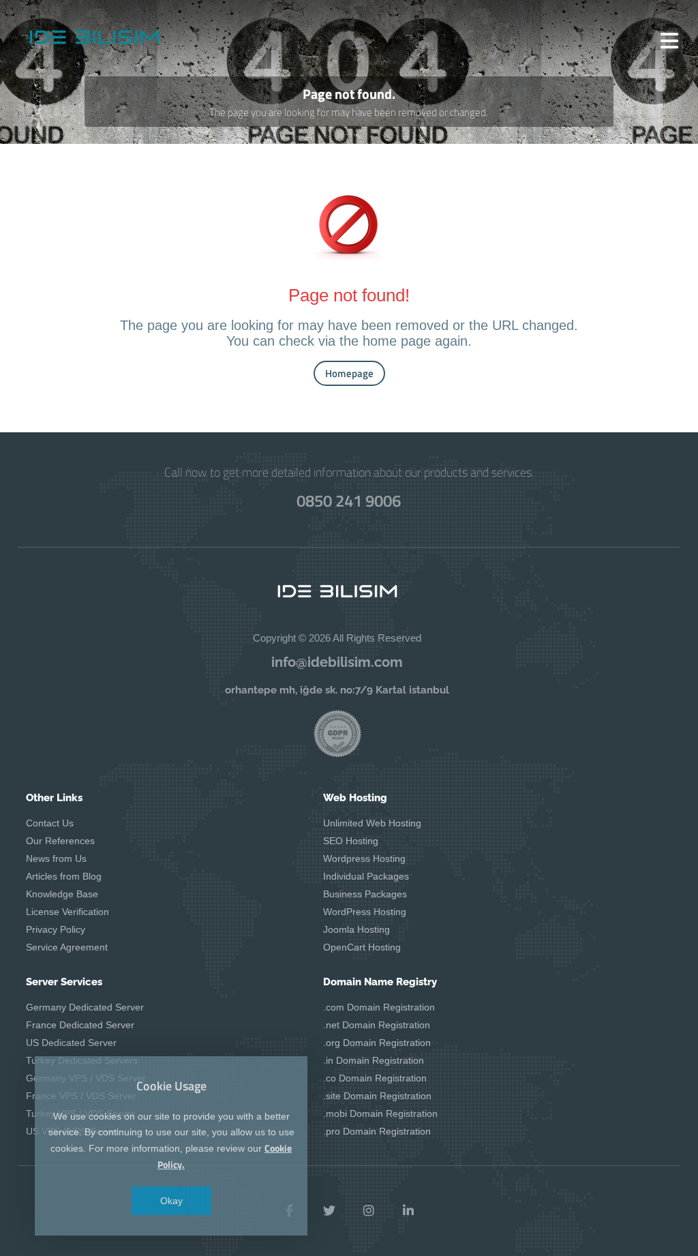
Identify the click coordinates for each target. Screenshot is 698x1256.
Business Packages (365, 893)
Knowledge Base (62, 893)
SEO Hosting (350, 840)
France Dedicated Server (80, 1024)
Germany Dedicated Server (85, 1007)
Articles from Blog (64, 876)
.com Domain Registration (379, 1007)
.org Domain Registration (377, 1042)
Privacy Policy (55, 929)
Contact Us (50, 823)
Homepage (349, 373)
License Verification (67, 911)
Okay (171, 1200)
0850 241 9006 (349, 500)
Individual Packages (366, 876)
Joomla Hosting (356, 929)
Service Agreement (67, 947)
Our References (60, 840)
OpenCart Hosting (362, 947)
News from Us (56, 858)
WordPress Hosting (364, 911)
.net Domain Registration (376, 1024)
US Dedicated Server (71, 1042)
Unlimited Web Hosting (372, 823)
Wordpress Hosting (364, 858)
